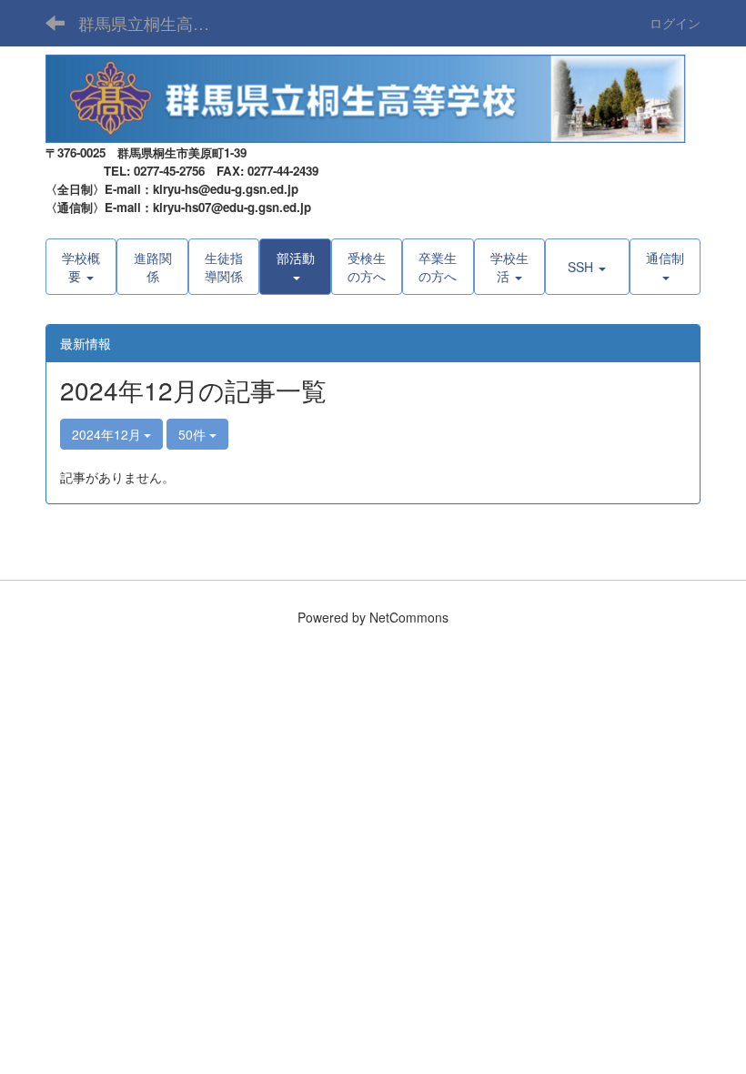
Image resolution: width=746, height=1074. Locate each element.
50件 (193, 434)
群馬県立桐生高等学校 (155, 23)
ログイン (675, 23)
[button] (294, 266)
